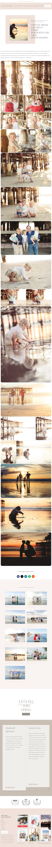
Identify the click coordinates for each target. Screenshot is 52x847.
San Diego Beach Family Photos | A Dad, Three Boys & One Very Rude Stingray (14, 662)
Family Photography (39, 21)
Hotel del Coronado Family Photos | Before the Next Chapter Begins (15, 625)
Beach (32, 20)
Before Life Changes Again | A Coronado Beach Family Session (36, 662)
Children (37, 20)
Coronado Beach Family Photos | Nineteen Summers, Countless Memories (36, 643)
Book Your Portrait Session (26, 1)
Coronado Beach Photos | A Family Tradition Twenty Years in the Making (13, 680)
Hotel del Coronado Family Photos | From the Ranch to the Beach (14, 606)
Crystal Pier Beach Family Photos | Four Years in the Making (14, 643)
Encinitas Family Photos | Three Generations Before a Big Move (37, 625)
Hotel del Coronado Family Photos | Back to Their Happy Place (37, 606)
